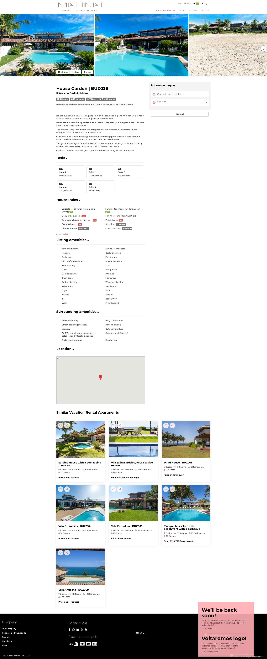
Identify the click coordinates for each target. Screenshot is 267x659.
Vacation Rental (165, 10)
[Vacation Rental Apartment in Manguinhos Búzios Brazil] (186, 503)
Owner (193, 10)
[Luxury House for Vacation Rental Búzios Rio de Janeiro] (186, 439)
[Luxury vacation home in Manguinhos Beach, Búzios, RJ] (80, 439)
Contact (206, 10)
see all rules (62, 234)
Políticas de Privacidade (14, 633)
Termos (5, 637)
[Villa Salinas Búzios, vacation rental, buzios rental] (133, 439)
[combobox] (183, 102)
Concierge (7, 641)
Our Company (9, 628)
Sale (182, 10)
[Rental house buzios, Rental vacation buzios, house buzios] (80, 567)
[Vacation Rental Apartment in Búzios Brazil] (80, 503)
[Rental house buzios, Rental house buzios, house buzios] (133, 503)
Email (181, 114)
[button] (263, 48)
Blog (4, 645)
